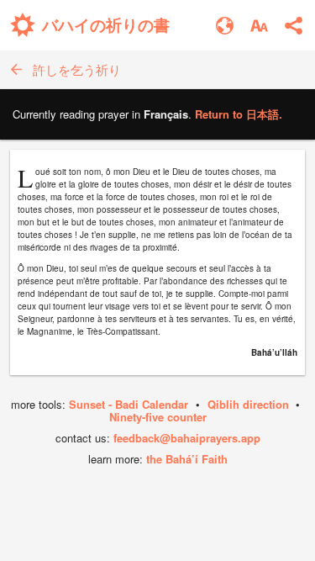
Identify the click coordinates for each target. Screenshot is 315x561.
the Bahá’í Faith (187, 459)
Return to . (238, 114)
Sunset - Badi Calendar (128, 404)
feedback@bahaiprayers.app (186, 438)
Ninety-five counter (158, 417)
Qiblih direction (248, 404)
